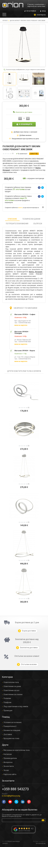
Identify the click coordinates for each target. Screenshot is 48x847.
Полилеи (7, 698)
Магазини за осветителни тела (17, 750)
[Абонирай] (43, 820)
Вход (44, 11)
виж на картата (20, 325)
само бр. (34, 153)
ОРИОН (5, 20)
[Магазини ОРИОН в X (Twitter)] (16, 802)
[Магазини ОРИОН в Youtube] (10, 802)
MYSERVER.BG (41, 843)
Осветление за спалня (13, 694)
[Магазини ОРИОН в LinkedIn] (23, 802)
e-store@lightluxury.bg (11, 796)
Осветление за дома (12, 686)
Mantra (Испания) (35, 272)
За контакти (9, 766)
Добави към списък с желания (25, 132)
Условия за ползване (13, 722)
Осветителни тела (11, 682)
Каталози (8, 754)
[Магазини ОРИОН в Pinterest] (29, 802)
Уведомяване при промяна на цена (25, 139)
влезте (20, 207)
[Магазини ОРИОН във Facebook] (4, 802)
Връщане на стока (11, 738)
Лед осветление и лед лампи (16, 706)
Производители (10, 758)
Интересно (8, 762)
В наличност (22, 154)
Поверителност (10, 726)
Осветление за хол (11, 690)
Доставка (8, 734)
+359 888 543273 (15, 789)
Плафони (7, 702)
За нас (6, 770)
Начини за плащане (12, 730)
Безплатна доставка (24, 112)
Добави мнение (25, 135)
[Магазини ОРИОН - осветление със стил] (12, 5)
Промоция (8, 710)
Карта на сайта (10, 774)
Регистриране (31, 11)
